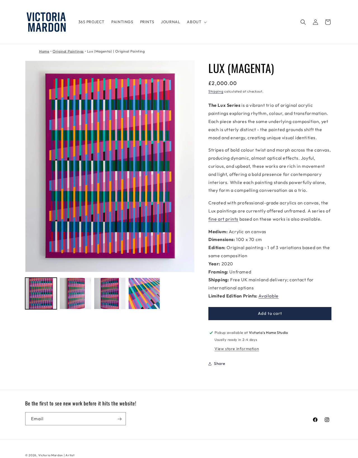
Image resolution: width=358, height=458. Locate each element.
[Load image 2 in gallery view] (75, 293)
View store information (237, 348)
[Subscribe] (119, 419)
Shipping (215, 91)
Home (44, 51)
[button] (196, 22)
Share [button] (219, 363)
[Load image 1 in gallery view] (41, 293)
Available (268, 296)
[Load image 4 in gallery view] (144, 293)
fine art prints (223, 219)
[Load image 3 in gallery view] (110, 293)
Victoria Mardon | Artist (56, 455)
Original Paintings (68, 51)
